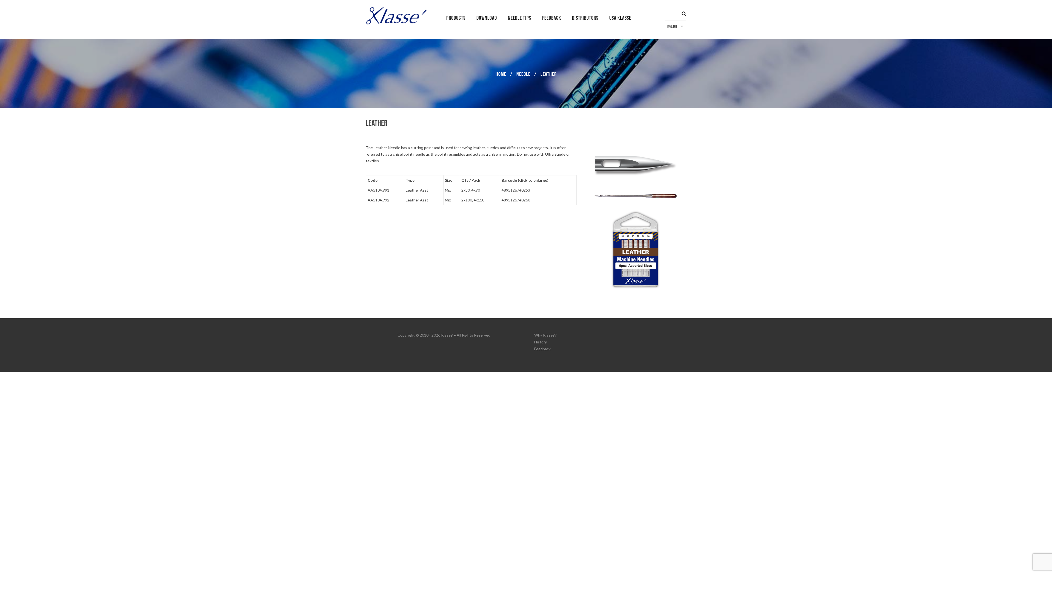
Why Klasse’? (545, 335)
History (540, 342)
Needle (523, 74)
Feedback (542, 348)
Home (501, 74)
